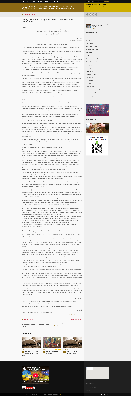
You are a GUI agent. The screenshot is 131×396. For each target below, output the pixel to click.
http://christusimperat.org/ (75, 314)
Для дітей (89, 71)
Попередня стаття (28, 319)
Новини (88, 52)
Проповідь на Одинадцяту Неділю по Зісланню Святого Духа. (30, 353)
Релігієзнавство (90, 93)
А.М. (60, 394)
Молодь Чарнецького (91, 49)
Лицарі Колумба (89, 43)
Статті (33, 14)
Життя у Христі (90, 74)
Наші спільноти (37, 1)
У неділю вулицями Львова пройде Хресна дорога (68, 323)
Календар (89, 83)
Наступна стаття (76, 319)
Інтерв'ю (89, 77)
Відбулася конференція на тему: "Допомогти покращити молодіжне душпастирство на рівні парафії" (35, 324)
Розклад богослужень (91, 62)
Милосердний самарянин (91, 46)
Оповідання (89, 86)
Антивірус (89, 68)
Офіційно (88, 55)
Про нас (29, 1)
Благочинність (48, 1)
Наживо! (57, 1)
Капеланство (89, 40)
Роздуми (89, 96)
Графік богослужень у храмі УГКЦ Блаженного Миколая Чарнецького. (100, 25)
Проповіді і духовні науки (92, 89)
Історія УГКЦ (27, 14)
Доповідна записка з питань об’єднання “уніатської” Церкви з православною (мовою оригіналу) (47, 20)
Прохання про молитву (91, 58)
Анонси (87, 37)
